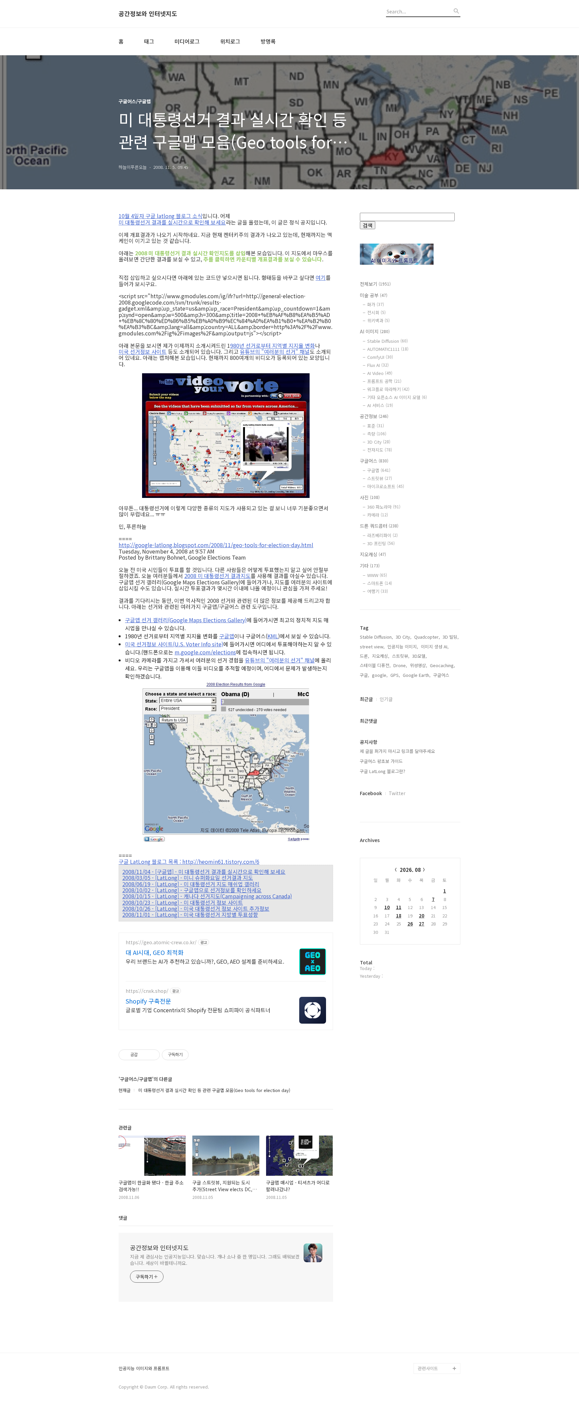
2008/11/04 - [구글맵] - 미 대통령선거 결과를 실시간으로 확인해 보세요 (203, 872)
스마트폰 (379, 583)
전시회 (376, 312)
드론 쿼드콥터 (379, 525)
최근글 (366, 699)
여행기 (377, 591)
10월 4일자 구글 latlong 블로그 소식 (160, 216)
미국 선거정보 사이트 (143, 351)
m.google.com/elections (205, 652)
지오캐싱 (373, 554)
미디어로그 (187, 41)
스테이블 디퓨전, (375, 665)
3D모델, (419, 656)
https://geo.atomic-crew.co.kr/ (161, 942)
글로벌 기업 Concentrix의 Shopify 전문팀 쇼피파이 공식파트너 (198, 1010)
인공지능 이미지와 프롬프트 (144, 1368)
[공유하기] (144, 1055)
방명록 (268, 41)
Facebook (371, 793)
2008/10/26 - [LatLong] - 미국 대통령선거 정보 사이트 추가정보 (195, 908)
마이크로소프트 (385, 486)
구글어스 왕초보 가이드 (381, 761)
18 (398, 915)
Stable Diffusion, (376, 637)
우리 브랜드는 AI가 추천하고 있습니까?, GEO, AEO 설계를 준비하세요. (205, 961)
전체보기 (375, 283)
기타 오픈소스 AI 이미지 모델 (397, 397)
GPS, (395, 675)
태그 (149, 41)
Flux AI (378, 365)
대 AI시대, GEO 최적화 (155, 952)
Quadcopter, (427, 637)
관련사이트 (428, 1368)
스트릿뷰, (400, 656)
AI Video (379, 373)
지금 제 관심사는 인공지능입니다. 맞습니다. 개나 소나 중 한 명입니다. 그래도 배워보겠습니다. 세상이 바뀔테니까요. (215, 1259)
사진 (370, 497)
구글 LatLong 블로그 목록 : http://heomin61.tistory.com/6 (189, 861)
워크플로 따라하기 (388, 389)
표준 (375, 426)
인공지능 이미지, (402, 646)
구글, (364, 675)
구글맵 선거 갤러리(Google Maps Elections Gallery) (186, 620)
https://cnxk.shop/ (147, 991)
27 (421, 923)
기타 (370, 565)
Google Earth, (417, 675)
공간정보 (374, 416)
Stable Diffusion (387, 341)
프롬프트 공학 (384, 381)
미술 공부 (373, 295)
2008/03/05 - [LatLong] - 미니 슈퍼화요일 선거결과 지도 (187, 878)
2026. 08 (410, 869)
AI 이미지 (375, 331)
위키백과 (378, 320)
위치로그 (230, 41)
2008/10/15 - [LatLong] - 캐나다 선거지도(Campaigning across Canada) (207, 896)
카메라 (377, 515)
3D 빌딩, (451, 637)
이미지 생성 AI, (435, 646)
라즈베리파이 (382, 535)
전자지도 (379, 450)
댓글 (123, 1217)
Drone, (400, 665)
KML (272, 636)
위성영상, (418, 665)
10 (387, 907)
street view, (372, 646)
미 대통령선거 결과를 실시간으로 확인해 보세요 (172, 222)
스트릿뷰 (379, 478)
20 (421, 915)
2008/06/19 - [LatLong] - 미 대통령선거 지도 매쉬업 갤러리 (190, 884)
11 (398, 907)
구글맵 (226, 636)
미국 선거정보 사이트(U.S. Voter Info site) (174, 644)
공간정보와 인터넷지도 (148, 13)
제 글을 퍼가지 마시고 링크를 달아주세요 (397, 751)
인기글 (386, 699)
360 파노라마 (383, 507)
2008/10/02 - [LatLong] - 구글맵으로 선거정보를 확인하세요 (192, 890)
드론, (364, 656)
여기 (321, 277)
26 (410, 923)
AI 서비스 (380, 405)
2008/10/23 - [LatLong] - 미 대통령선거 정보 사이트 (182, 902)
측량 (376, 434)
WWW (377, 575)
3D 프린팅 (381, 543)
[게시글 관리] (152, 1055)
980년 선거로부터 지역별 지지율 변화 (272, 345)
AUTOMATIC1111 (387, 349)
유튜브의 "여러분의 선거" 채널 (275, 351)
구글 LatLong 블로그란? (382, 771)
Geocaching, (442, 665)
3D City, (403, 637)
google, (380, 675)
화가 (375, 304)
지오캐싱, (380, 656)
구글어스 (374, 460)
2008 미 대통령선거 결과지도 (217, 576)
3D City (378, 442)
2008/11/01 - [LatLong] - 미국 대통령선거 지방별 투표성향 (190, 914)
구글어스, (442, 675)
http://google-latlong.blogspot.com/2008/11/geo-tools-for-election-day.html (216, 545)
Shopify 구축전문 (148, 1001)
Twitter (397, 793)
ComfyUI (380, 357)
